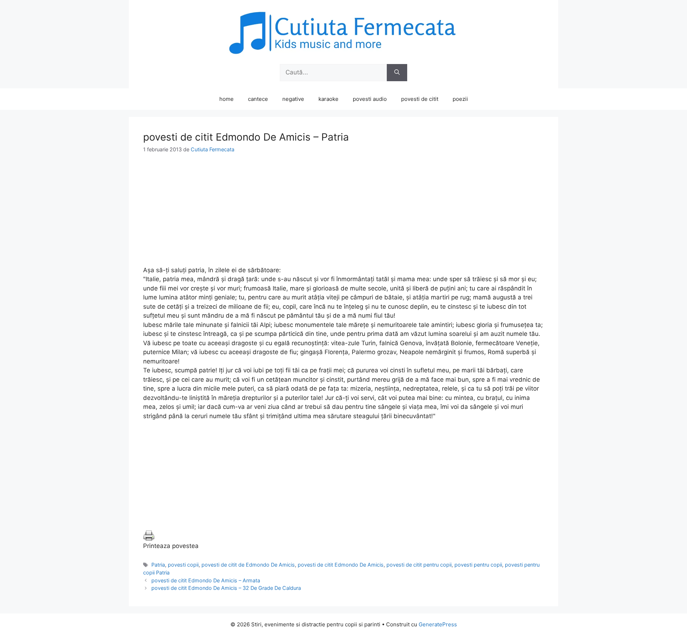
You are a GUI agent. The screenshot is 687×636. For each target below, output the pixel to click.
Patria (158, 565)
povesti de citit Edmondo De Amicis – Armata (205, 580)
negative (293, 99)
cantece (258, 99)
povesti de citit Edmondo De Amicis (341, 565)
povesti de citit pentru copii (419, 565)
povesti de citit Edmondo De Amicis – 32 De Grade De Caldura (226, 588)
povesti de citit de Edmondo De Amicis (248, 565)
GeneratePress (438, 624)
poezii (460, 99)
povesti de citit (419, 99)
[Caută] (397, 72)
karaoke (328, 99)
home (226, 99)
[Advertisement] (343, 216)
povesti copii (183, 565)
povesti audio (370, 99)
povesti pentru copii (478, 565)
